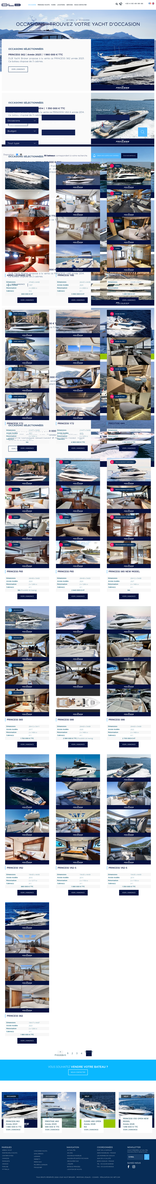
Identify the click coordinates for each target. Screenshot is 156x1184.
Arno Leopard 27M (19, 275)
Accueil (70, 20)
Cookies (95, 1177)
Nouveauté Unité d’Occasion (77, 1158)
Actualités (71, 1150)
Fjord (53, 5)
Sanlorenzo (38, 1153)
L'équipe (70, 1164)
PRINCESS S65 (15, 719)
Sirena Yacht (7, 1150)
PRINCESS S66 (66, 719)
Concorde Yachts (40, 1151)
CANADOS (5, 1158)
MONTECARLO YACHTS (9, 1153)
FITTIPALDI (5, 1169)
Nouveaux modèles (74, 1155)
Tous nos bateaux (129, 155)
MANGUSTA (6, 1161)
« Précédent (60, 1053)
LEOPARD (37, 1156)
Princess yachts (44, 5)
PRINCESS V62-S (67, 868)
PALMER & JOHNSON (40, 1164)
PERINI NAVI (38, 1162)
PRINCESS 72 (116, 275)
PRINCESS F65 (15, 571)
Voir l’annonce (18, 69)
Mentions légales (83, 1177)
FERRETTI (37, 1159)
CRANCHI (5, 1164)
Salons (70, 1153)
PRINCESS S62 (15, 1016)
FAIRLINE (5, 1166)
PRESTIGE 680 (117, 423)
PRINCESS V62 (15, 868)
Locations (61, 5)
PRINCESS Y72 (15, 423)
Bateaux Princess (73, 1166)
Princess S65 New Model (124, 571)
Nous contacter (80, 5)
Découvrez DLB (72, 1161)
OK (146, 1157)
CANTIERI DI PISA (7, 1155)
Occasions (32, 5)
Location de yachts (74, 1169)
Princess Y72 (66, 423)
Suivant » (89, 1053)
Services (69, 5)
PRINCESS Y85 (66, 275)
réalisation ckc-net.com (110, 1177)
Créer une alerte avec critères (108, 155)
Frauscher (38, 1167)
